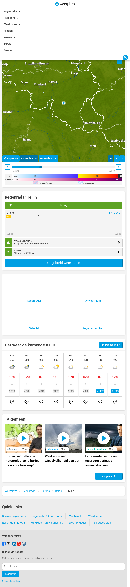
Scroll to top (124, 581)
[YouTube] (19, 544)
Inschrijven (10, 574)
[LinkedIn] (14, 544)
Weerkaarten (95, 516)
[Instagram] (24, 544)
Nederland (9, 17)
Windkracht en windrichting (47, 522)
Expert (7, 43)
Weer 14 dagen (78, 522)
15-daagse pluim (102, 522)
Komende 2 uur (29, 158)
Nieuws (8, 37)
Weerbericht (75, 516)
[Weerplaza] (65, 4)
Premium (8, 50)
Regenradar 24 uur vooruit (47, 516)
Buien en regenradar (14, 516)
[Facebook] (4, 544)
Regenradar (10, 11)
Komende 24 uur (48, 158)
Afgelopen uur (11, 158)
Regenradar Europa (13, 522)
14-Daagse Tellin (111, 344)
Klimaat (8, 30)
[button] (64, 103)
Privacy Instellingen (12, 581)
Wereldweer (10, 24)
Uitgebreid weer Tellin (63, 263)
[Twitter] (9, 544)
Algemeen (16, 419)
